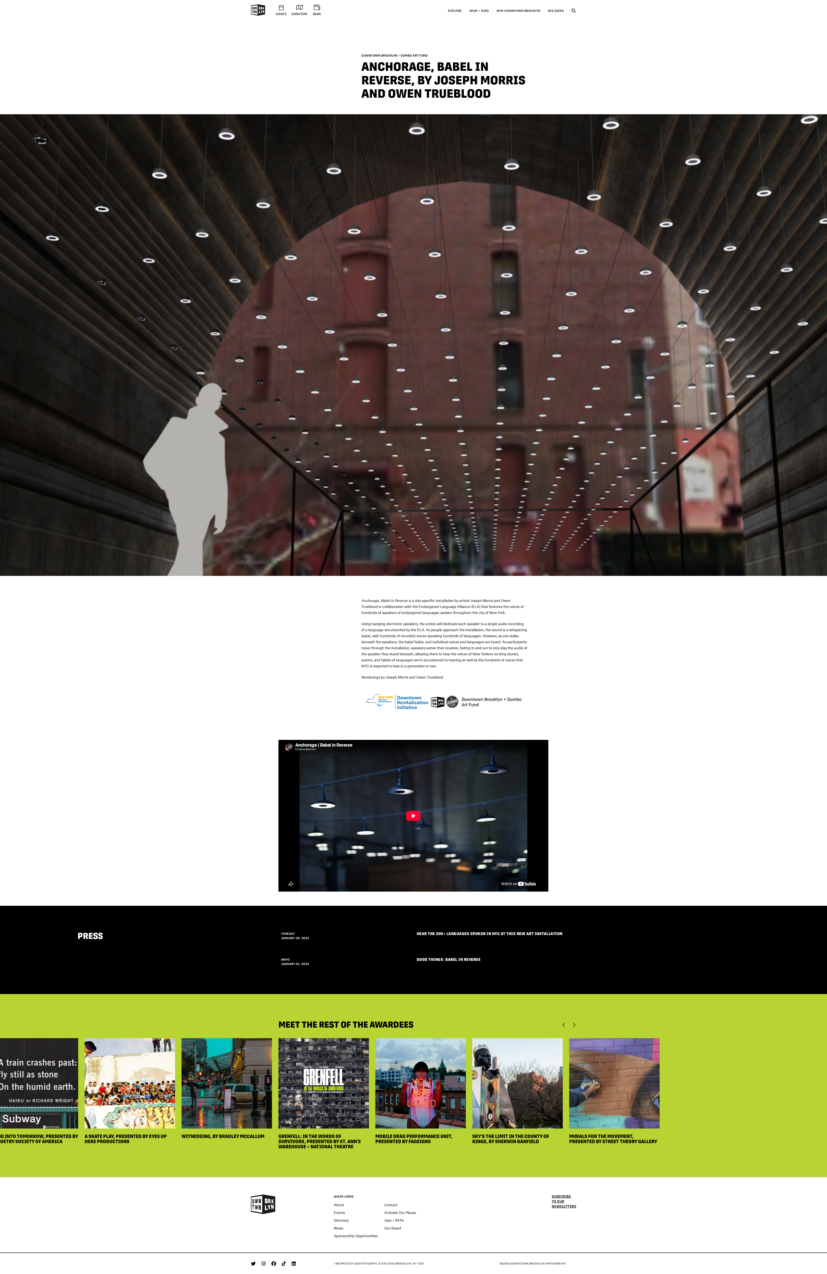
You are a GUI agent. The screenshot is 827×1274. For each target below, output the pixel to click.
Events (339, 1212)
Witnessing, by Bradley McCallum (223, 1136)
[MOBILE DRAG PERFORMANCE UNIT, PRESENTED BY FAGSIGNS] (420, 1083)
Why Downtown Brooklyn (518, 10)
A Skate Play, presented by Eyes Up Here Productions (126, 1138)
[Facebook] (274, 1263)
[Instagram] (264, 1263)
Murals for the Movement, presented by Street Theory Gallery (613, 1138)
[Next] (574, 1024)
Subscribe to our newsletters (564, 1202)
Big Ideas (556, 10)
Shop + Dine (479, 10)
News (338, 1228)
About (339, 1204)
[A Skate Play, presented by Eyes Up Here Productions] (130, 1083)
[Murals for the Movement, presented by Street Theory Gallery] (614, 1083)
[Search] (573, 11)
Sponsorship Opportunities (356, 1235)
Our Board (392, 1228)
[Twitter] (254, 1263)
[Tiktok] (284, 1263)
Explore (455, 10)
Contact (391, 1204)
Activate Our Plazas (400, 1212)
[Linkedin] (294, 1263)
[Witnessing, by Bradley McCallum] (227, 1083)
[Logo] (258, 15)
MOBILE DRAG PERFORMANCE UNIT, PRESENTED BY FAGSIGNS (413, 1138)
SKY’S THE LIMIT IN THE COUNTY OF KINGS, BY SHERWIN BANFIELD (510, 1138)
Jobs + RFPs (394, 1220)
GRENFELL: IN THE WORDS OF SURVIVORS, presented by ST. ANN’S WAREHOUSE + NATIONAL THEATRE (319, 1141)
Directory (341, 1220)
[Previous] (565, 1024)
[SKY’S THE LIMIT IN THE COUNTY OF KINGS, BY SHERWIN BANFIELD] (517, 1083)
